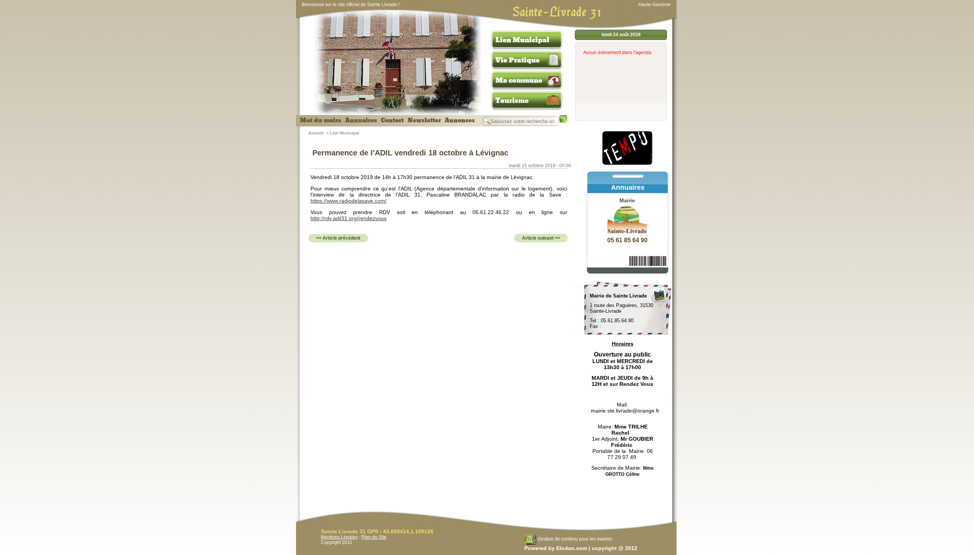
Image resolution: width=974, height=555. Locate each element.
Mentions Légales (339, 537)
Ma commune (518, 80)
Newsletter (424, 120)
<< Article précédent (338, 238)
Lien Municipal (522, 40)
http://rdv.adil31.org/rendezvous (348, 218)
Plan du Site (374, 537)
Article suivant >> (541, 238)
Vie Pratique (517, 60)
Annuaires (361, 120)
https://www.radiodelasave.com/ (348, 201)
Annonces (460, 120)
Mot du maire (320, 120)
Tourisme (511, 100)
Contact (392, 120)
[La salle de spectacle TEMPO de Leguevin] (627, 163)
